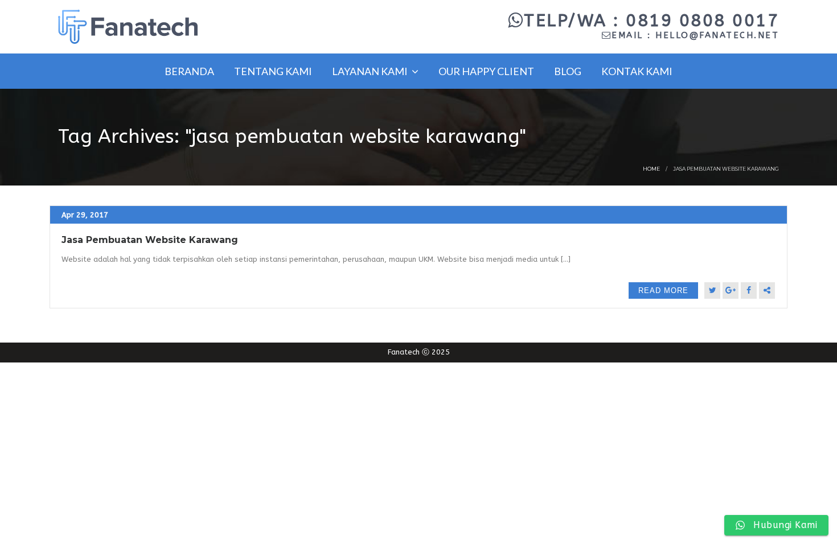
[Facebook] (749, 290)
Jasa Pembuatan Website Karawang (149, 239)
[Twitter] (712, 290)
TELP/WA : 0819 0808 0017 (651, 20)
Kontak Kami (636, 71)
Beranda (189, 71)
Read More (663, 290)
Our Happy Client (486, 71)
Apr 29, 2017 (84, 215)
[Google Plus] (730, 290)
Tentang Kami (273, 71)
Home (651, 169)
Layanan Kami (370, 71)
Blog (567, 71)
